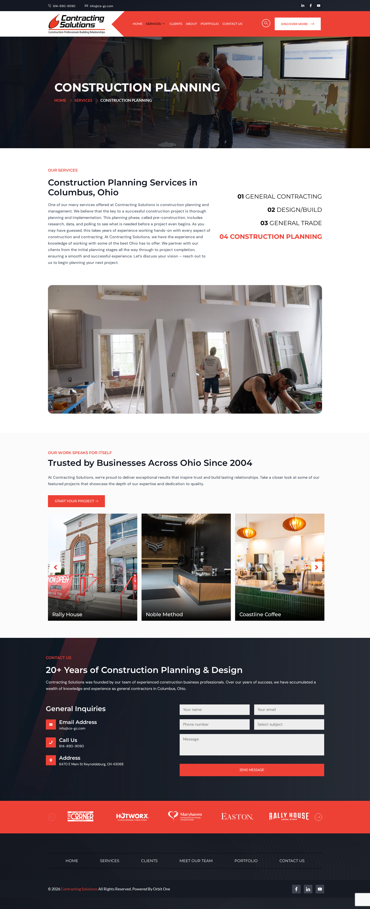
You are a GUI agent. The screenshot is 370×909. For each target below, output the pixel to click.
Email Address (78, 722)
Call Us (68, 740)
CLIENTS (176, 24)
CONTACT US (232, 24)
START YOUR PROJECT (74, 501)
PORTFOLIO (210, 24)
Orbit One (161, 889)
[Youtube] (318, 5)
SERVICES (153, 24)
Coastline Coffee (260, 614)
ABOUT (191, 24)
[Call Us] (51, 742)
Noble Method (164, 614)
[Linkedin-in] (302, 5)
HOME (137, 24)
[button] (266, 23)
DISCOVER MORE (294, 24)
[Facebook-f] (310, 5)
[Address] (51, 760)
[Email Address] (51, 724)
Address (69, 758)
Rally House (67, 614)
